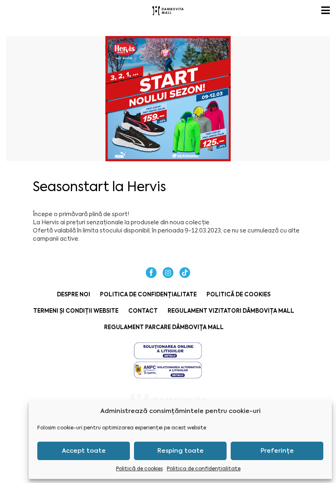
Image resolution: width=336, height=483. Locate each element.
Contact (143, 311)
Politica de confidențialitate (204, 468)
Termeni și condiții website (75, 311)
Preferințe (277, 451)
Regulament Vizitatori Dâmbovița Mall (231, 311)
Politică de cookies (139, 468)
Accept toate (84, 451)
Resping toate (180, 451)
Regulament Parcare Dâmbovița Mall (164, 327)
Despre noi (73, 294)
